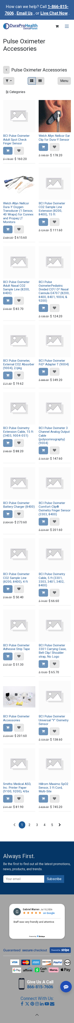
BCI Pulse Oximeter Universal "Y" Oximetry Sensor (53, 720)
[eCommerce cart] (57, 26)
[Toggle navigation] (67, 26)
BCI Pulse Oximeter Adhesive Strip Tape (16, 647)
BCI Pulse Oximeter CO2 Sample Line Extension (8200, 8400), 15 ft (52, 208)
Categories (17, 92)
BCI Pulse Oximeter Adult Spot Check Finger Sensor (16, 139)
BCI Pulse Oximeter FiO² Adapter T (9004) (54, 362)
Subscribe (54, 879)
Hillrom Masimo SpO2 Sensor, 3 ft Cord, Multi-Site (53, 787)
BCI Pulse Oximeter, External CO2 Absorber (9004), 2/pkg (18, 364)
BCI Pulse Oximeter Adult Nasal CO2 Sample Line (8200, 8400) (16, 287)
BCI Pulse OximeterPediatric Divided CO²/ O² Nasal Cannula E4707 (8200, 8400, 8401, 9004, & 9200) (54, 291)
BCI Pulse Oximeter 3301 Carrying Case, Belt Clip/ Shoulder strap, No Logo (52, 650)
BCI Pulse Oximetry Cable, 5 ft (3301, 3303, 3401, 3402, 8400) (52, 579)
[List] (40, 81)
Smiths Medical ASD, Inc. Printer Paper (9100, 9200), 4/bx (17, 787)
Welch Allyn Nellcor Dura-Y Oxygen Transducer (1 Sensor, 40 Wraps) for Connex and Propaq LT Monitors (18, 212)
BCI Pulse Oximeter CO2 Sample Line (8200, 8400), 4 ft (16, 577)
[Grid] (32, 81)
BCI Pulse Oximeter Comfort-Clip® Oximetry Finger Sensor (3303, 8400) (55, 508)
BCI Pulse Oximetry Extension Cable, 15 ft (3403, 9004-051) (18, 431)
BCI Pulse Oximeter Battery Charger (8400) (19, 505)
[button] (8, 81)
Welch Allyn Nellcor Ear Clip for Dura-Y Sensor (54, 137)
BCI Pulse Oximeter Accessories (16, 718)
